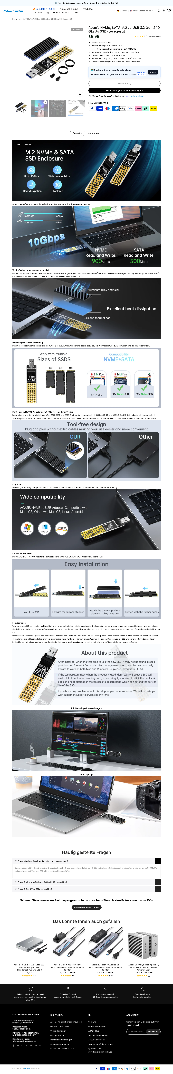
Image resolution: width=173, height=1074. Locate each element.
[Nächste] (155, 944)
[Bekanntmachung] (86, 3)
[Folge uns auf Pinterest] (27, 1045)
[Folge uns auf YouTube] (36, 1045)
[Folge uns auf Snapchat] (31, 1045)
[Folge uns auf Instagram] (22, 1045)
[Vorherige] (17, 944)
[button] (135, 11)
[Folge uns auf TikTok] (40, 1045)
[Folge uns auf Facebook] (13, 1045)
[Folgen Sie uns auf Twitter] (18, 1045)
